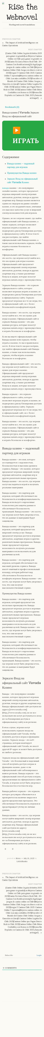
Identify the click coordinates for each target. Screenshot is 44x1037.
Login (38, 955)
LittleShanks (22, 861)
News (18, 858)
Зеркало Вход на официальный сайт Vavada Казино (22, 180)
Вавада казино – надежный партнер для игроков (20, 165)
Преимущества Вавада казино (22, 173)
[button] (10, 107)
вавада (5, 188)
